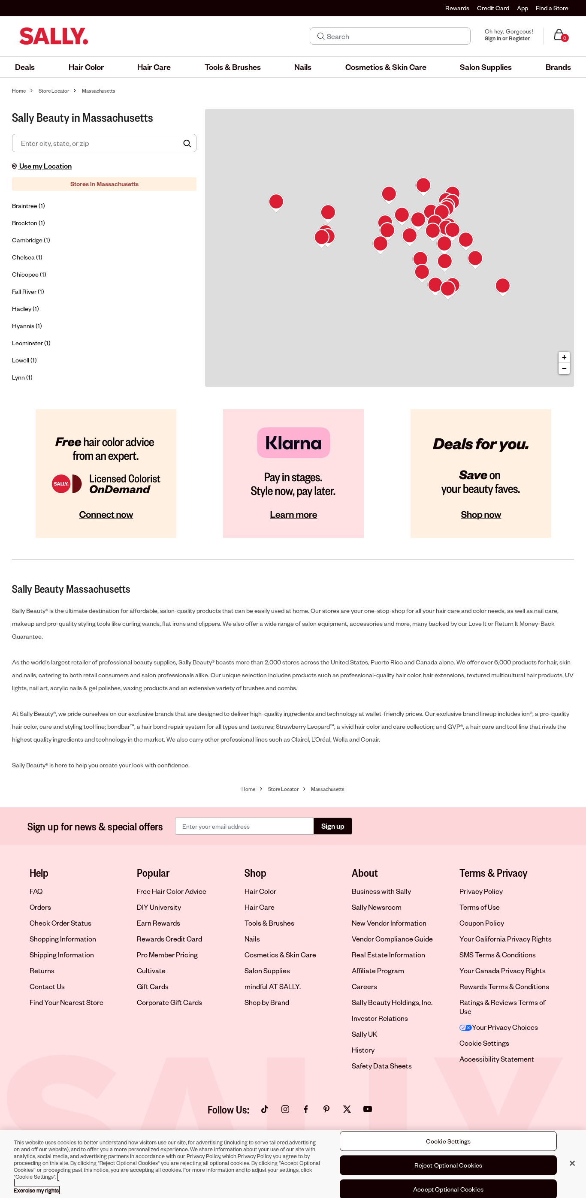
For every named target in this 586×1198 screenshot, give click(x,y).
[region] (293, 1164)
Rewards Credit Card (169, 938)
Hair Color (260, 891)
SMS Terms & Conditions (497, 954)
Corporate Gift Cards (169, 1002)
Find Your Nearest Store (66, 1002)
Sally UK (365, 1033)
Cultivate (151, 970)
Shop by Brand (267, 1002)
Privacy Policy (481, 891)
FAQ (36, 891)
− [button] (564, 368)
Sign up (332, 825)
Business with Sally (381, 891)
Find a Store (552, 8)
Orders (40, 906)
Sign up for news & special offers (95, 826)
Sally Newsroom (377, 906)
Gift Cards (153, 986)
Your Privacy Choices (505, 1027)
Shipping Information (62, 954)
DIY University (159, 906)
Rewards (457, 8)
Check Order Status (60, 922)
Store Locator (54, 91)
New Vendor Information (389, 922)
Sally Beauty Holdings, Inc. (392, 1002)
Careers (364, 986)
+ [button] (564, 357)
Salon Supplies (267, 970)
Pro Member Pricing (167, 954)
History (363, 1049)
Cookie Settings (484, 1043)
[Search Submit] (321, 36)
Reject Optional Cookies (448, 1165)
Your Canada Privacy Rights (502, 970)
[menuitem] (25, 67)
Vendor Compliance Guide (392, 938)
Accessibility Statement (496, 1058)
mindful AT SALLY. (273, 986)
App (522, 8)
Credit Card (493, 8)
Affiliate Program (378, 970)
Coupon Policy (481, 922)
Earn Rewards (158, 922)
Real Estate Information (388, 954)
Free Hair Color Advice (171, 891)
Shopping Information (63, 938)
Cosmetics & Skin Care (280, 954)
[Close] (572, 1163)
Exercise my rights (36, 1190)
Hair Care (260, 906)
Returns (42, 970)
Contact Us (47, 986)
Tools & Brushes (269, 922)
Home (19, 91)
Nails (252, 938)
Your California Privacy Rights (505, 938)
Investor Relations (380, 1018)
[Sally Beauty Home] (53, 36)
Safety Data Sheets (382, 1065)
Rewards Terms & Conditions (504, 986)
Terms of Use (479, 906)
